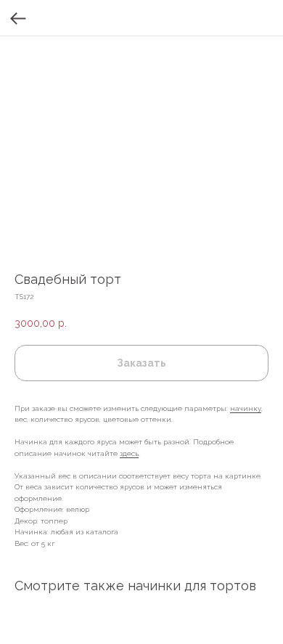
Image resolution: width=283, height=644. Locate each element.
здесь (129, 453)
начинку (245, 408)
